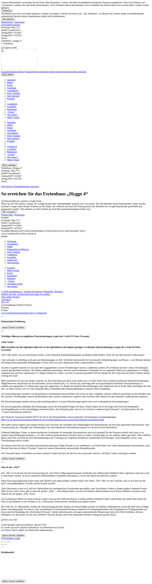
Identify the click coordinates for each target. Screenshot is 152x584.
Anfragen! (6, 299)
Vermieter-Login (15, 284)
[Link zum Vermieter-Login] (10, 538)
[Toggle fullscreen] (5, 541)
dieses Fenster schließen (13, 327)
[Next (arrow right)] (5, 544)
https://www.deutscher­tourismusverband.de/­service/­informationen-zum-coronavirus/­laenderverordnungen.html (52, 419)
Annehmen (7, 11)
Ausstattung (12, 90)
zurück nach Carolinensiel (34, 313)
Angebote (11, 88)
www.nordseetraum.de (11, 313)
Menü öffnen (7, 75)
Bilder (10, 82)
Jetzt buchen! (13, 96)
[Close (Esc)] (2, 541)
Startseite (11, 80)
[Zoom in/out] (8, 541)
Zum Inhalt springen (10, 24)
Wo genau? (12, 114)
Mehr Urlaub (13, 117)
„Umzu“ (11, 112)
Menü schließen (9, 165)
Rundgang (12, 109)
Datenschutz (7, 22)
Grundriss (11, 106)
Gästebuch (12, 104)
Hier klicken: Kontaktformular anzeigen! (20, 186)
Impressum (19, 22)
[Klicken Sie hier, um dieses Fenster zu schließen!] (2, 316)
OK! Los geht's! (9, 212)
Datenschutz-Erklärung (18, 249)
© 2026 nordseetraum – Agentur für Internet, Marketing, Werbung (32, 291)
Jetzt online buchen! (10, 297)
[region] (76, 24)
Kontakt (11, 98)
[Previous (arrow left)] (2, 544)
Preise (10, 85)
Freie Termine (13, 93)
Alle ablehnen (8, 19)
